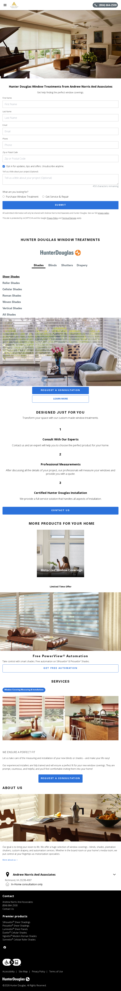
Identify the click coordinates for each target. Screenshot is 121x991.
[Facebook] (5, 947)
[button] (5, 5)
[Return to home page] (19, 5)
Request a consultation (60, 778)
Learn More (60, 399)
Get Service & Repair (57, 196)
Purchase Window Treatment (22, 196)
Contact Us (60, 510)
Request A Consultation (60, 390)
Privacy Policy (52, 218)
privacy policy (103, 213)
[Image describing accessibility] (12, 962)
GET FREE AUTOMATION (60, 668)
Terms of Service (69, 218)
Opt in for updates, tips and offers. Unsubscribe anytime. (35, 166)
